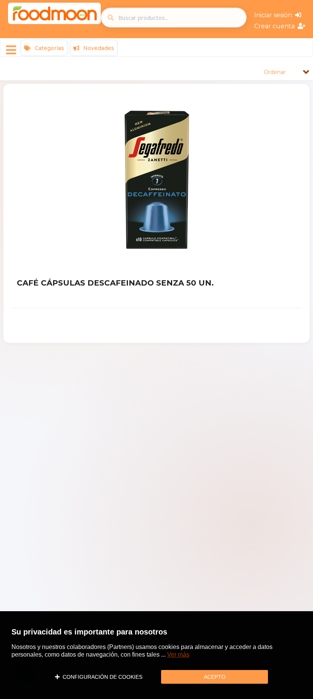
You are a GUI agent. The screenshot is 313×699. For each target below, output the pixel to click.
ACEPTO (215, 677)
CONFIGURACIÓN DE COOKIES (101, 677)
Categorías (48, 48)
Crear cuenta (276, 26)
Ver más (178, 654)
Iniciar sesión (274, 15)
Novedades (98, 48)
